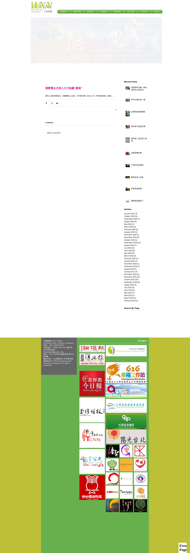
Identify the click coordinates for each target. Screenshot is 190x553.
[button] (77, 11)
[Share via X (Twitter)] (52, 103)
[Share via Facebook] (46, 103)
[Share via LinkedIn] (57, 103)
